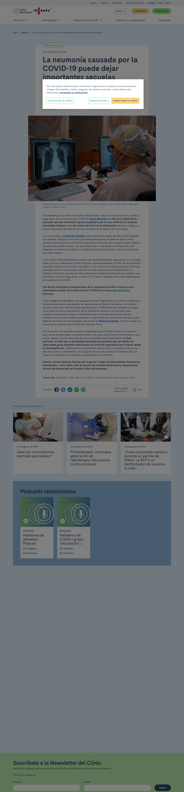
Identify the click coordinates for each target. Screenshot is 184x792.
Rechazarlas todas (98, 101)
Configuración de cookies (60, 101)
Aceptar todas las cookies (125, 101)
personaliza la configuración (73, 92)
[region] (93, 94)
